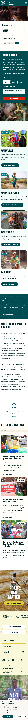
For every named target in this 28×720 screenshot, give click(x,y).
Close (19, 716)
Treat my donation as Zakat (14, 73)
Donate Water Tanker (9, 244)
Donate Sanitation (8, 284)
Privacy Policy (6, 665)
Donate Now (14, 98)
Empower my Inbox (14, 603)
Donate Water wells (9, 165)
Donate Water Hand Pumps (11, 205)
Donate (11, 3)
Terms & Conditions (7, 668)
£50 (6, 82)
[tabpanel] (14, 408)
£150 (14, 82)
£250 (22, 82)
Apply (8, 716)
